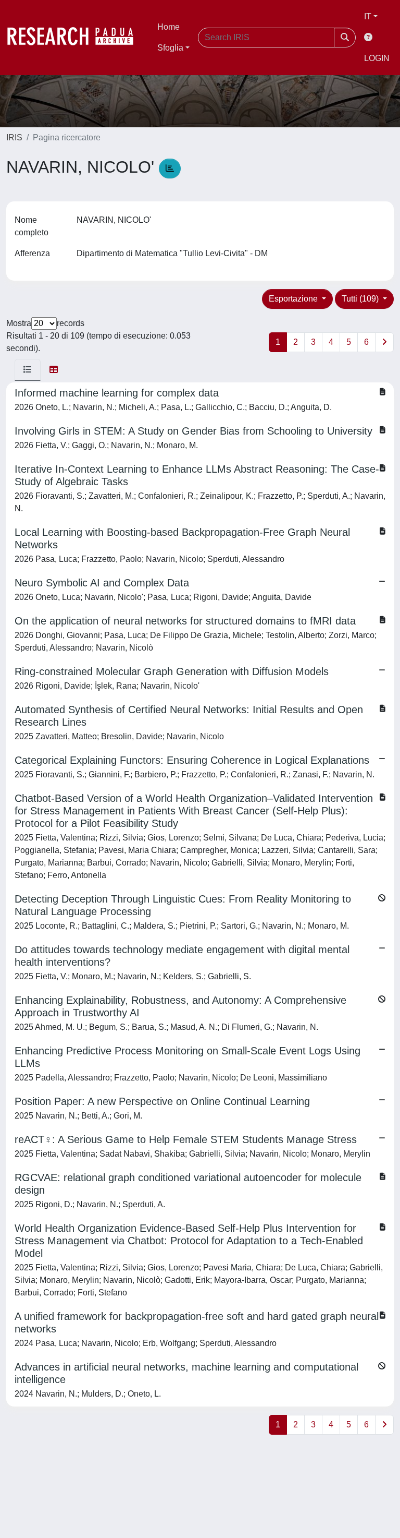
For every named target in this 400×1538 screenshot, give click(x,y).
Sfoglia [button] (170, 47)
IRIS (14, 137)
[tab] (28, 370)
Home (168, 26)
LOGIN (377, 58)
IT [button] (367, 16)
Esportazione (294, 298)
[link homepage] (75, 37)
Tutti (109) (361, 298)
